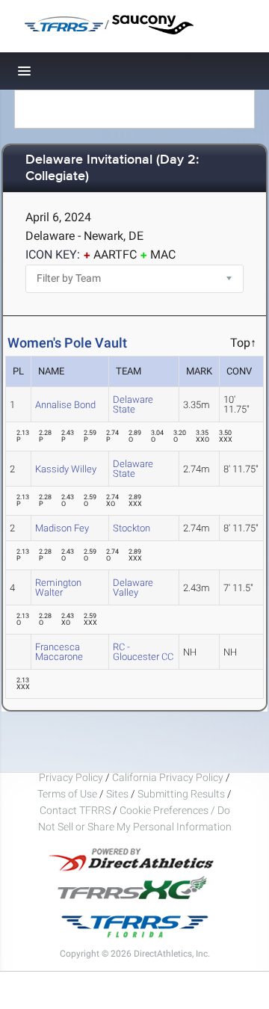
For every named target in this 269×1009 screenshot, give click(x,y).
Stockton (131, 528)
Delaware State (133, 404)
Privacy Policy (71, 777)
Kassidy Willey (65, 469)
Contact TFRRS (76, 810)
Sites (117, 794)
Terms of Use (67, 794)
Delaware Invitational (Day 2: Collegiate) (112, 168)
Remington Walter (58, 587)
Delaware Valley (133, 587)
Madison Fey (62, 528)
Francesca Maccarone (59, 651)
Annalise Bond (65, 404)
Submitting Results (181, 794)
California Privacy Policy (167, 777)
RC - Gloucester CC (143, 651)
